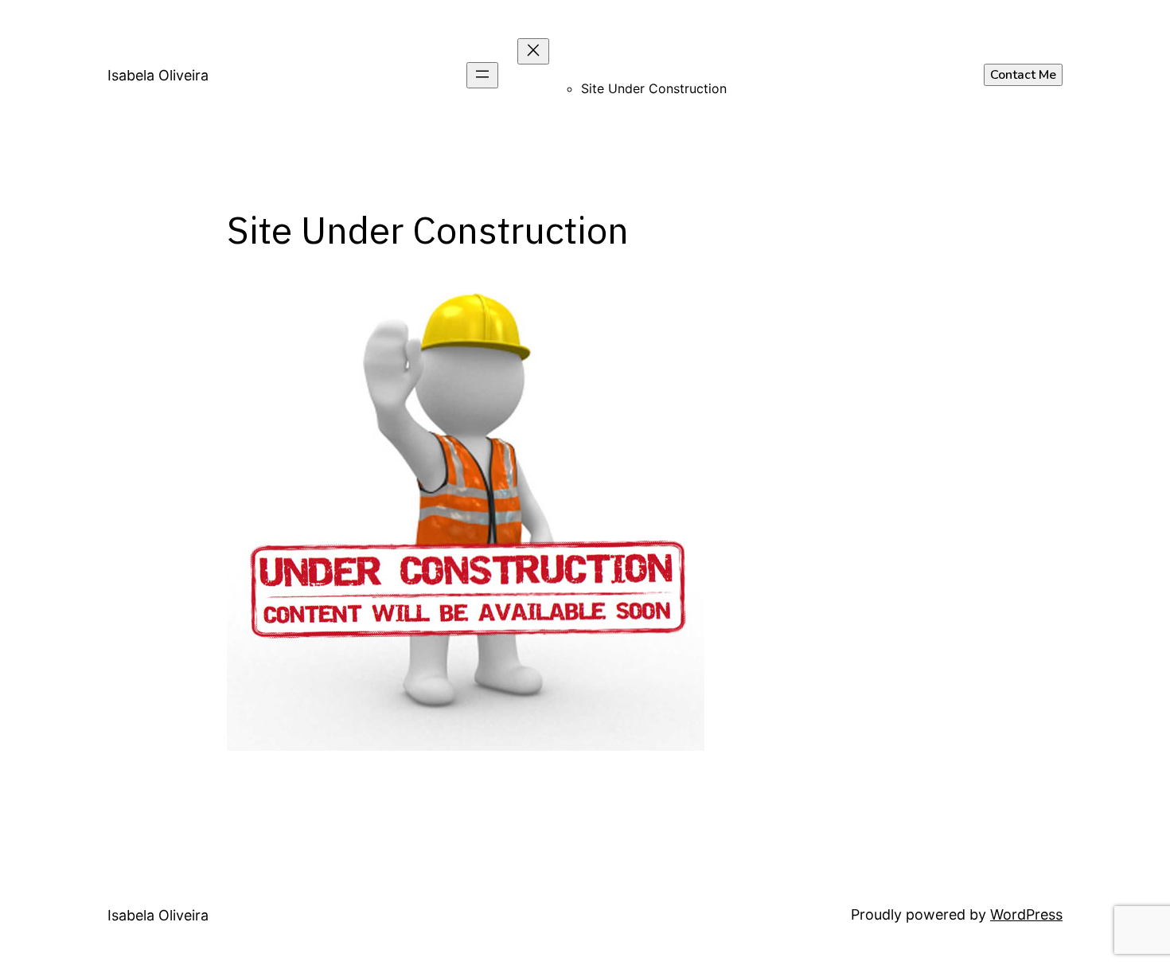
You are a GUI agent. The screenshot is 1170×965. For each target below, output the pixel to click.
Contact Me (1023, 75)
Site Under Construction (654, 88)
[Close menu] (533, 51)
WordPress (1026, 914)
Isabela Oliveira (158, 75)
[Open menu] (482, 75)
